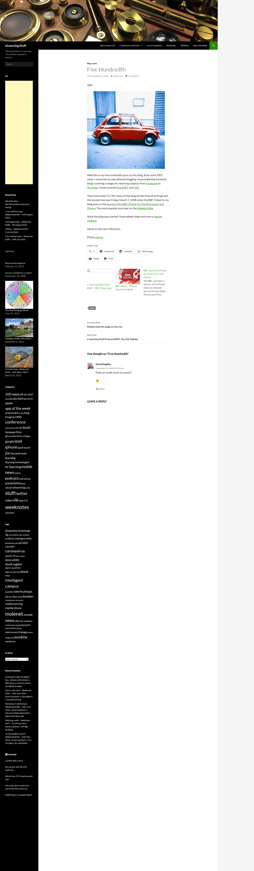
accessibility (13, 535)
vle (15, 499)
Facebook (152, 183)
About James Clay (107, 45)
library (8, 596)
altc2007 (28, 394)
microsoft (19, 600)
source (99, 237)
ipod (7, 592)
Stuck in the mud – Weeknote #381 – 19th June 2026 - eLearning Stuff (18, 693)
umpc (8, 637)
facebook (10, 432)
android (26, 535)
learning (10, 458)
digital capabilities (13, 568)
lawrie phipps (23, 591)
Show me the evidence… (16, 263)
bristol (24, 543)
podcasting (24, 478)
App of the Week (200, 45)
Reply (102, 389)
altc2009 (18, 398)
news (94, 63)
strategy (22, 632)
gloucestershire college (17, 436)
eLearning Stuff (15, 45)
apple (9, 403)
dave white (12, 560)
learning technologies (17, 462)
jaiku (11, 591)
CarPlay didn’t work (14, 760)
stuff (10, 493)
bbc (29, 538)
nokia (18, 472)
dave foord (20, 556)
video (9, 500)
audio (21, 413)
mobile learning (14, 603)
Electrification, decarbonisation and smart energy (17, 204)
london (28, 596)
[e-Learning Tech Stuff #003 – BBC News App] (99, 276)
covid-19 (10, 555)
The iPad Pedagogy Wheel (16, 310)
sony (28, 487)
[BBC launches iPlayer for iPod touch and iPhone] (157, 282)
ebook (24, 571)
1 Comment (133, 76)
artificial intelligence (16, 538)
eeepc (7, 575)
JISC (136, 187)
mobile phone (13, 607)
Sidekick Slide (145, 208)
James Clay (118, 76)
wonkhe (20, 637)
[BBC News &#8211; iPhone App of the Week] (127, 276)
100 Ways (185, 45)
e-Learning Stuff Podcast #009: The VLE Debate (112, 337)
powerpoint (24, 625)
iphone (11, 447)
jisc (8, 453)
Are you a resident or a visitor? (18, 273)
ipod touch (24, 447)
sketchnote (11, 632)
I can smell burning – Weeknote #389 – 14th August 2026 (19, 214)
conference (15, 421)
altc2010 (28, 399)
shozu (19, 628)
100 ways (12, 394)
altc (20, 535)
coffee (18, 416)
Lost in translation (154, 45)
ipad (18, 441)
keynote (15, 453)
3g (6, 534)
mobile (27, 467)
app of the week (17, 408)
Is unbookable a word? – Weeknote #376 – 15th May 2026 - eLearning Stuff (17, 736)
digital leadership (12, 572)
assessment (12, 412)
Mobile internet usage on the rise (104, 324)
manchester (10, 600)
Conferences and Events (130, 45)
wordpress (10, 641)
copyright (10, 546)
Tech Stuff (12, 754)
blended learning (12, 543)
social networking (15, 487)
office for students (23, 621)
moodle (27, 614)
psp (23, 483)
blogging (9, 416)
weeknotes (17, 507)
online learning (12, 625)
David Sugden (103, 364)
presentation (13, 483)
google (9, 441)
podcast (11, 478)
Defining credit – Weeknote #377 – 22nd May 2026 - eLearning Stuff (17, 723)
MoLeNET (122, 187)
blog (89, 63)
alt (21, 394)
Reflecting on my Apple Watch (18, 795)
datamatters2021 (12, 428)
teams (30, 632)
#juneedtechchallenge (17, 530)
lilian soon (17, 596)
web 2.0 (23, 500)
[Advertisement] (19, 132)
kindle (24, 453)
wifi (12, 638)
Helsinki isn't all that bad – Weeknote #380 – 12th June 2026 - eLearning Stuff (18, 706)
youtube (9, 512)
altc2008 (8, 399)
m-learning (13, 467)
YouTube (92, 187)
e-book (25, 427)
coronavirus (15, 551)
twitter (21, 493)
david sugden (13, 564)
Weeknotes (171, 45)
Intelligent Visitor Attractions (18, 338)
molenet (14, 614)
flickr (19, 432)
